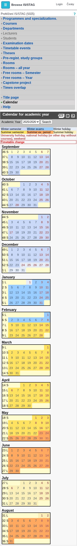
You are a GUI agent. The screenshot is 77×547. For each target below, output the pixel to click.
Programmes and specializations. (30, 18)
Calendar (10, 102)
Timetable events (17, 48)
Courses (10, 23)
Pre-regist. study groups (22, 58)
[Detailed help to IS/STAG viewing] (73, 116)
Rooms (9, 63)
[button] (5, 5)
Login (59, 4)
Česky (70, 4)
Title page (11, 97)
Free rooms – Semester (22, 73)
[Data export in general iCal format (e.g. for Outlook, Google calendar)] (61, 116)
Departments (13, 28)
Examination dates (18, 43)
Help (6, 107)
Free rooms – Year (18, 78)
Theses (9, 53)
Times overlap (14, 87)
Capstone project (17, 82)
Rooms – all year (16, 68)
